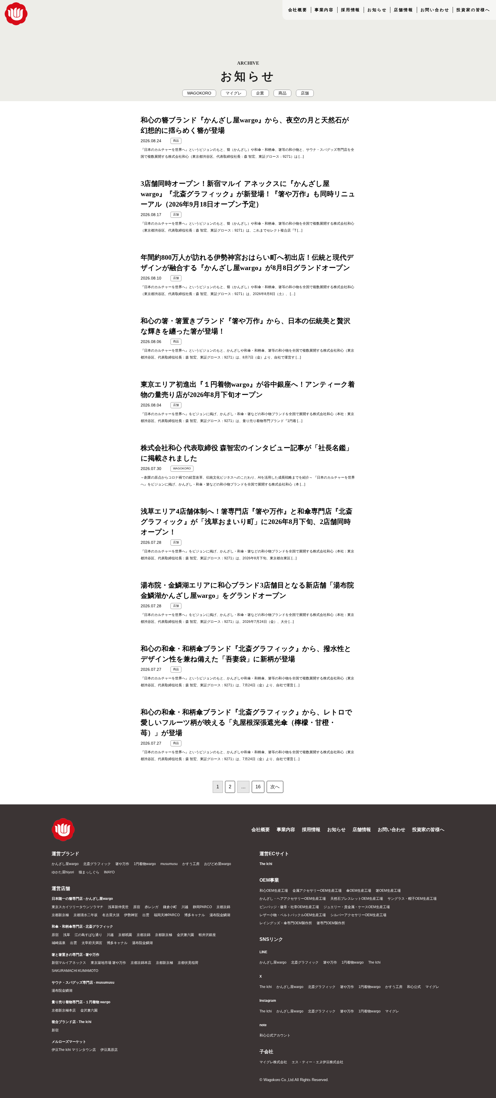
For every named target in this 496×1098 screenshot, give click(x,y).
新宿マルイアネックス (69, 963)
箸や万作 (122, 864)
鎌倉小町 (170, 907)
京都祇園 (125, 935)
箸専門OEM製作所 (331, 923)
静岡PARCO (202, 907)
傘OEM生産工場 (358, 891)
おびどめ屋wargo (217, 864)
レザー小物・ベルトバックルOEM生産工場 (292, 915)
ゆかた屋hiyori (63, 872)
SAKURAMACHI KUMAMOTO (75, 971)
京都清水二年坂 (85, 915)
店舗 (305, 93)
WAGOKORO (199, 93)
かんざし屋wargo (65, 864)
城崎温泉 (58, 943)
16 (258, 786)
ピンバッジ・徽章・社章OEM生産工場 (289, 907)
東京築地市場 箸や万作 (108, 963)
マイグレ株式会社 (273, 1062)
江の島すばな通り (88, 935)
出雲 (145, 915)
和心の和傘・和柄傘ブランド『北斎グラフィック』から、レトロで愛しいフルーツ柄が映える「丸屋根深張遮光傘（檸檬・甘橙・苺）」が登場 (246, 722)
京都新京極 (60, 915)
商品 (282, 93)
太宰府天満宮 (92, 943)
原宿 (136, 907)
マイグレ (234, 93)
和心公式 (414, 987)
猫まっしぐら (89, 872)
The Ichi (374, 962)
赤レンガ (151, 907)
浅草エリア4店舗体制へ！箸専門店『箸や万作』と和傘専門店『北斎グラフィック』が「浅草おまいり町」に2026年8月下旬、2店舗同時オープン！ (246, 522)
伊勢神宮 (131, 915)
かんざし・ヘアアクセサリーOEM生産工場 (292, 899)
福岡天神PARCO (167, 915)
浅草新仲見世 (118, 907)
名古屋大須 (110, 915)
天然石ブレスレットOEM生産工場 (356, 899)
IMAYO (109, 872)
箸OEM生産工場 (388, 891)
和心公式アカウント (274, 1035)
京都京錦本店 (141, 963)
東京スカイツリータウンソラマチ (77, 907)
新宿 (55, 1030)
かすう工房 (190, 864)
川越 (184, 907)
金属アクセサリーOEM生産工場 (317, 891)
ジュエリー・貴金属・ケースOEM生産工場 (356, 907)
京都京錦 (223, 907)
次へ (275, 786)
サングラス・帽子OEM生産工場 (412, 899)
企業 (260, 93)
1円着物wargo (145, 864)
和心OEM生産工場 (273, 891)
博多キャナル (194, 915)
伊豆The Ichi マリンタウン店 (74, 1050)
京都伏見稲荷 (188, 963)
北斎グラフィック (97, 864)
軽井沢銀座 (207, 935)
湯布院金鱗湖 (220, 915)
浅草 (66, 935)
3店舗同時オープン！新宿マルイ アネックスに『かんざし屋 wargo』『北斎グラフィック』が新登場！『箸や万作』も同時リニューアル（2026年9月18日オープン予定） (248, 194)
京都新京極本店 (64, 1010)
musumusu (169, 864)
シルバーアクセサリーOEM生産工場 (358, 915)
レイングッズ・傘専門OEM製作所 (285, 923)
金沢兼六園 (185, 935)
